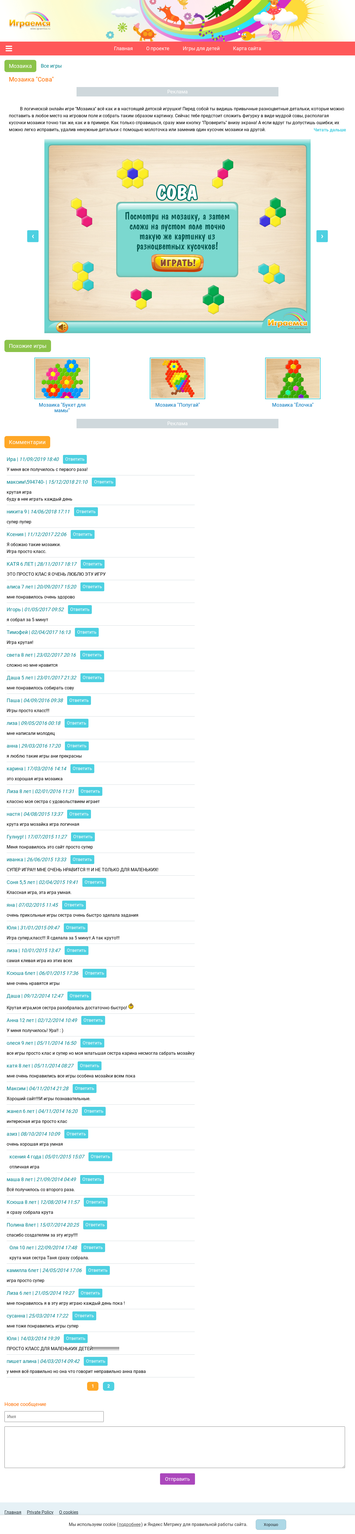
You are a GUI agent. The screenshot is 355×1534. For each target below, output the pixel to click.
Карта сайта (247, 48)
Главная (123, 48)
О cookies (68, 1512)
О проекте (157, 48)
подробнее (130, 1524)
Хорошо (271, 1524)
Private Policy (40, 1512)
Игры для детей (201, 48)
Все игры (51, 66)
